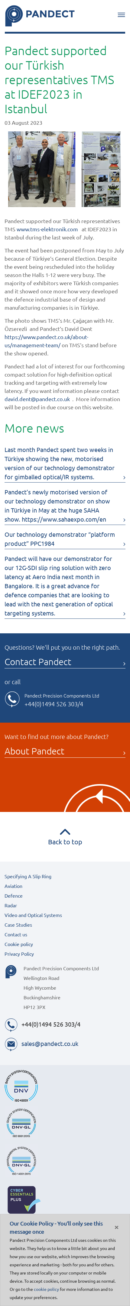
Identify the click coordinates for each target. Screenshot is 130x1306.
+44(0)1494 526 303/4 (53, 703)
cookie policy (46, 1289)
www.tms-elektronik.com (47, 229)
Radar (11, 905)
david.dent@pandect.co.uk (37, 399)
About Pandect (34, 751)
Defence (14, 895)
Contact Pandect (38, 661)
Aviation (13, 886)
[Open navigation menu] (121, 15)
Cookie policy (19, 944)
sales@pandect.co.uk (49, 1043)
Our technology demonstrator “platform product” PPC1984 (60, 538)
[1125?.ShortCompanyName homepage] (40, 16)
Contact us (16, 934)
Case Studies (18, 925)
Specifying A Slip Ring (28, 876)
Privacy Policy (19, 954)
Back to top (65, 842)
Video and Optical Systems (33, 915)
